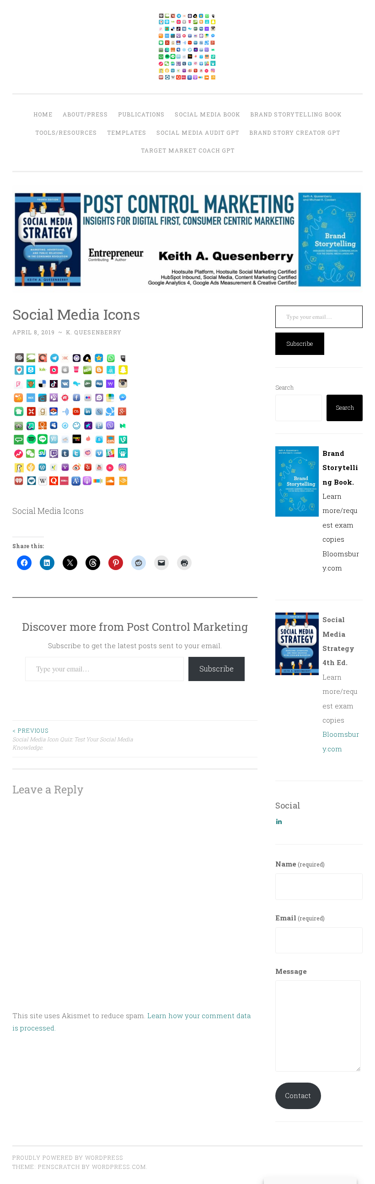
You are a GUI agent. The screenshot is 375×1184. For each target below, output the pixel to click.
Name (300, 863)
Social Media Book (207, 114)
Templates (126, 132)
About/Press (85, 114)
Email (300, 917)
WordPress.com (119, 1166)
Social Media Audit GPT (197, 132)
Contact (298, 1095)
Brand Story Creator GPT (294, 132)
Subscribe (216, 668)
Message (291, 971)
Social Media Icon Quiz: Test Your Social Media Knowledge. (72, 739)
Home (43, 114)
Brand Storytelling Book (296, 114)
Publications (141, 114)
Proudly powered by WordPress (67, 1157)
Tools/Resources (66, 132)
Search (284, 387)
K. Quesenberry (94, 332)
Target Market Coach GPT (188, 150)
